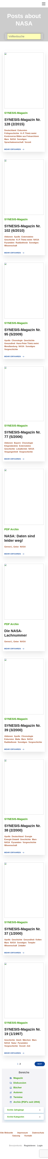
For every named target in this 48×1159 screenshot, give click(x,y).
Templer (31, 943)
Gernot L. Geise (11, 547)
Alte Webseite (6, 1133)
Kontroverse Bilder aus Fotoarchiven (21, 136)
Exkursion (22, 130)
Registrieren (29, 1146)
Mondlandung (10, 346)
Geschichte (9, 240)
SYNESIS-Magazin (16, 112)
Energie (28, 836)
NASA (13, 139)
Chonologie (17, 340)
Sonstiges (22, 139)
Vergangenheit (11, 452)
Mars (6, 139)
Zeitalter (22, 946)
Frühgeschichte (11, 133)
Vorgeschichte (11, 349)
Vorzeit (28, 142)
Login (40, 1146)
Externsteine (27, 237)
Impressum (22, 1133)
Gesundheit (9, 343)
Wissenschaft (10, 246)
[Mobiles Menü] (43, 3)
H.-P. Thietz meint (28, 133)
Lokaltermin (21, 449)
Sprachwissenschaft (13, 142)
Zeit (28, 1046)
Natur (13, 1043)
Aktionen (8, 237)
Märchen (27, 1040)
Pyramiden (9, 243)
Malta (17, 739)
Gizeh (18, 1040)
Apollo (17, 237)
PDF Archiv (11, 529)
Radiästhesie (22, 243)
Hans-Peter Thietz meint (27, 343)
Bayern (17, 443)
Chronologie (27, 736)
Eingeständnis (11, 446)
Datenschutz (38, 1133)
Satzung (16, 1136)
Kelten (39, 940)
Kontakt (28, 1136)
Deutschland (10, 130)
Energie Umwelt (11, 839)
